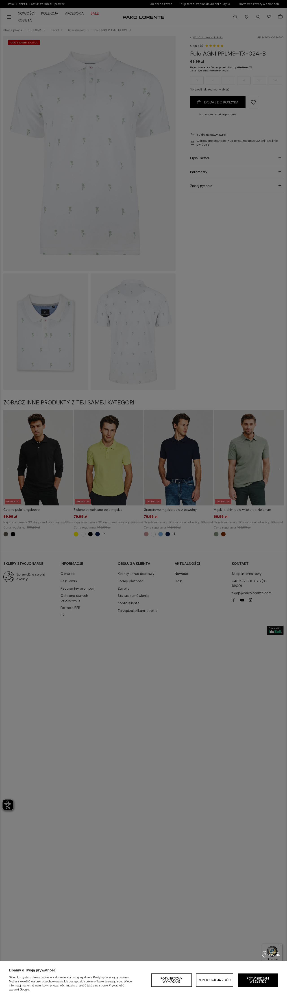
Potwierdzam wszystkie (258, 980)
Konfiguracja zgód (215, 980)
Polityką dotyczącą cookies (111, 977)
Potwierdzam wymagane (172, 980)
